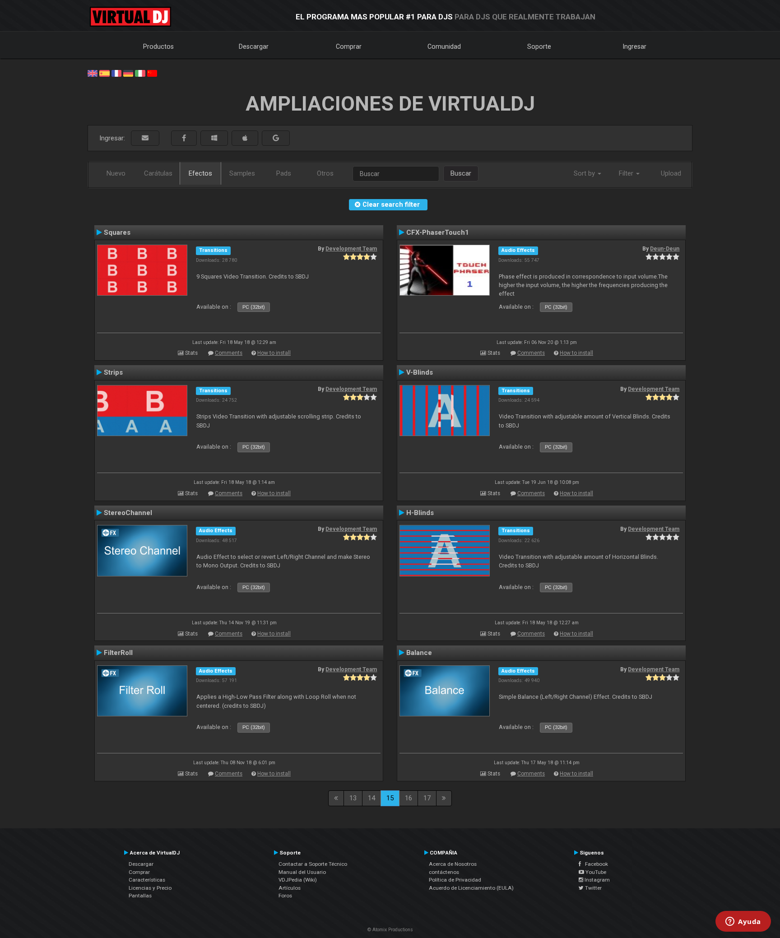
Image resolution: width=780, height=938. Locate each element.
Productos (158, 46)
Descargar (254, 46)
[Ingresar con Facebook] (184, 138)
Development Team (351, 249)
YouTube (595, 872)
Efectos (200, 173)
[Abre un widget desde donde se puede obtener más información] (743, 922)
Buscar (460, 173)
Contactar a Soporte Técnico (313, 864)
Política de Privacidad (455, 880)
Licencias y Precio (150, 888)
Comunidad (444, 46)
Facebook (594, 864)
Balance (419, 653)
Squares (117, 232)
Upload (671, 173)
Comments (228, 353)
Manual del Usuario (302, 872)
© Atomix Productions (390, 930)
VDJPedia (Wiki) (298, 880)
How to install (274, 353)
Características (147, 880)
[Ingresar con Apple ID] (245, 138)
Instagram (596, 880)
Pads (283, 173)
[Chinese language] (152, 73)
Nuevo (116, 173)
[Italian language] (140, 73)
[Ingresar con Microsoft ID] (214, 138)
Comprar (349, 46)
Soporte (539, 46)
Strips (113, 372)
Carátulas (158, 173)
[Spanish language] (104, 73)
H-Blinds (420, 513)
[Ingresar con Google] (276, 138)
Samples (242, 173)
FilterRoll (118, 653)
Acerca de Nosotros (453, 864)
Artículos (290, 888)
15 (390, 798)
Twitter (593, 888)
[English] (93, 73)
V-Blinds (419, 372)
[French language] (116, 73)
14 (371, 798)
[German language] (128, 73)
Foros (285, 895)
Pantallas (140, 895)
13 (353, 798)
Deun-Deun (664, 249)
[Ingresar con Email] (145, 138)
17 (427, 798)
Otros (325, 173)
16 (408, 798)
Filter (627, 173)
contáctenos (444, 872)
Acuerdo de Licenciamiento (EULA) (471, 888)
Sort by (585, 173)
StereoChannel (128, 513)
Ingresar (634, 46)
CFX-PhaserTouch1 (437, 232)
